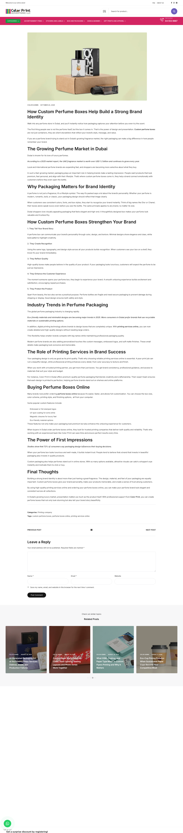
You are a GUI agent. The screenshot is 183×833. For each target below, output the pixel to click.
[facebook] (171, 2)
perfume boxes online (61, 516)
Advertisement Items (33, 21)
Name (30, 576)
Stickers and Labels (54, 21)
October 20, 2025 (47, 105)
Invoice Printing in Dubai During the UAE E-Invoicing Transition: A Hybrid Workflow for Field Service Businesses (155, 661)
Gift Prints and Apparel (114, 21)
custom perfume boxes (41, 516)
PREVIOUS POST (34, 530)
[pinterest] (176, 2)
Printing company (45, 512)
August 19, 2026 (27, 654)
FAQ (153, 3)
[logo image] (18, 11)
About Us (160, 3)
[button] (88, 677)
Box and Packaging (75, 21)
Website (118, 576)
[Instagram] (174, 2)
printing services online (80, 516)
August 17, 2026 (115, 654)
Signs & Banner (93, 21)
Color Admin (32, 105)
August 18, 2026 (71, 654)
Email (74, 576)
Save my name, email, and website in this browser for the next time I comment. (62, 587)
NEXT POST (151, 530)
